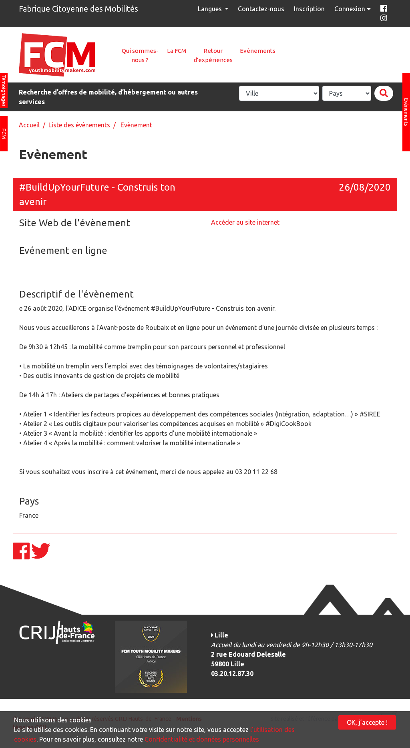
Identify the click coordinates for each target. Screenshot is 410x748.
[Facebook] (22, 555)
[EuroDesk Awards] (151, 656)
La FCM (176, 50)
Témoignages (4, 90)
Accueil (29, 125)
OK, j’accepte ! (367, 722)
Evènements (257, 50)
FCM (4, 134)
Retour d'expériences (213, 55)
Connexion (350, 8)
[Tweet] (40, 555)
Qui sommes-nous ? (140, 55)
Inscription (309, 8)
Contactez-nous (261, 8)
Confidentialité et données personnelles (202, 739)
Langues (210, 8)
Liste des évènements (79, 125)
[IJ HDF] (56, 631)
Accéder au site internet (245, 222)
